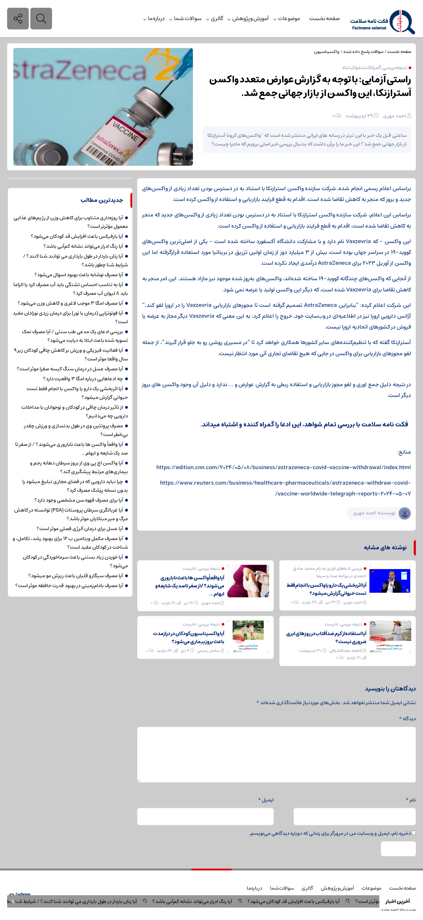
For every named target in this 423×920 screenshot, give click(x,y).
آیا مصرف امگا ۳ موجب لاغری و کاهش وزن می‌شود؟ (70, 303)
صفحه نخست (324, 19)
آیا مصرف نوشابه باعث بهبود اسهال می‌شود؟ (78, 274)
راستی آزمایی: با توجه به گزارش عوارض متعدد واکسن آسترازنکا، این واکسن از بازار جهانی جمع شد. (310, 87)
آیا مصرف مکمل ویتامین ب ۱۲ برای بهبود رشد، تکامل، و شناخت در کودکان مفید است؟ (70, 543)
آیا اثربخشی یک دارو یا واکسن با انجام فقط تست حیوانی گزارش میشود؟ (326, 589)
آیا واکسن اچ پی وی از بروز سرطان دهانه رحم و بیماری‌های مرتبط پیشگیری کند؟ (79, 467)
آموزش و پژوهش (250, 19)
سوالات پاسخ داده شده (363, 51)
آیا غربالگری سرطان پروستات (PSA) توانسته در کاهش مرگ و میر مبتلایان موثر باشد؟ (71, 514)
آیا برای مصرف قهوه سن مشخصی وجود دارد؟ (78, 500)
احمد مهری (394, 115)
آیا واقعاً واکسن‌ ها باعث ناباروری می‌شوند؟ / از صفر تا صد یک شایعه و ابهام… (189, 586)
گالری (217, 19)
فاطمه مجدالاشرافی (345, 650)
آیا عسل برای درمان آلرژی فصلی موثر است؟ (80, 528)
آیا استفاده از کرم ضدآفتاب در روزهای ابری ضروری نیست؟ (326, 638)
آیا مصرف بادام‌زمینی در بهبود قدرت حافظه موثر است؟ (69, 585)
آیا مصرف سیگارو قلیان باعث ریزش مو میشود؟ (75, 575)
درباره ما (156, 19)
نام (411, 800)
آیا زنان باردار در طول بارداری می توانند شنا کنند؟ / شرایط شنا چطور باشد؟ (80, 901)
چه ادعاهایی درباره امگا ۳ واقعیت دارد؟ (83, 378)
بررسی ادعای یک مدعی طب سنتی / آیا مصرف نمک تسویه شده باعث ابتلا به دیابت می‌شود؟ (75, 336)
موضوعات (289, 19)
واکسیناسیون (326, 51)
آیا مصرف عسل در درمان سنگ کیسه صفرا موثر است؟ (70, 368)
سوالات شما (188, 19)
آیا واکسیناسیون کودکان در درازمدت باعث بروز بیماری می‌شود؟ (188, 638)
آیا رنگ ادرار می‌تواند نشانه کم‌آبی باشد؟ (209, 901)
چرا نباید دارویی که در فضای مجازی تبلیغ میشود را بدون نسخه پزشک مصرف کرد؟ (75, 486)
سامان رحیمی (208, 650)
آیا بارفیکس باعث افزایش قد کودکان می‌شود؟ (310, 901)
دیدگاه (407, 718)
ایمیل (266, 800)
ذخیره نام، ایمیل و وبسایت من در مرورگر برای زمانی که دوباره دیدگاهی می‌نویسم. (330, 833)
